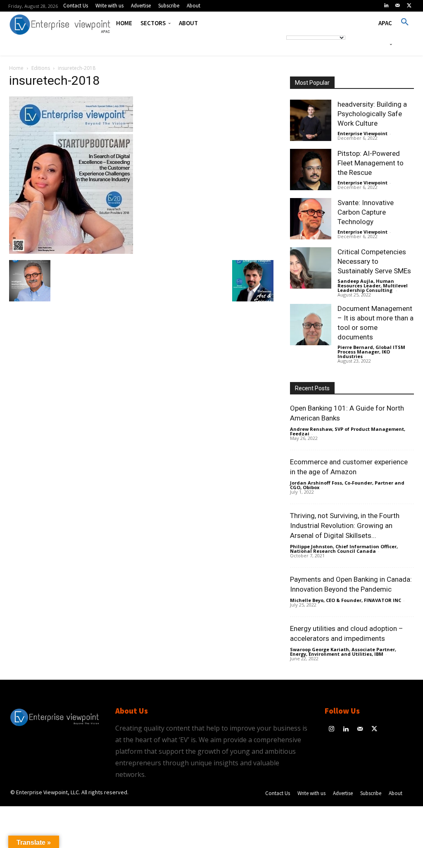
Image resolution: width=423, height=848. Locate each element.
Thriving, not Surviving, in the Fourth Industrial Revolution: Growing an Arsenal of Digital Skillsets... (344, 525)
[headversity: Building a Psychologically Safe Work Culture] (310, 120)
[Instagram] (332, 729)
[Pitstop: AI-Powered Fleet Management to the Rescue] (310, 169)
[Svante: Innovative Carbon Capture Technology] (310, 218)
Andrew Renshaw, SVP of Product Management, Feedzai (347, 431)
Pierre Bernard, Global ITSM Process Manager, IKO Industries (371, 351)
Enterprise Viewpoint (362, 133)
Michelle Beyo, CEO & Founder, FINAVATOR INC (345, 600)
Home (16, 68)
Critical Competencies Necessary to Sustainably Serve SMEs (374, 261)
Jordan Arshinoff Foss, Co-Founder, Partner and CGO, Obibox (347, 485)
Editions (40, 68)
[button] (405, 22)
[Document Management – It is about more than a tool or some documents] (310, 324)
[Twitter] (409, 6)
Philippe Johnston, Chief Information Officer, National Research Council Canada (344, 548)
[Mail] (398, 6)
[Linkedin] (386, 6)
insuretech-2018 (54, 80)
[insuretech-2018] (71, 251)
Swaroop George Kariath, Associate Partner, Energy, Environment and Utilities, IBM (343, 651)
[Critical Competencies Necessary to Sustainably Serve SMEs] (310, 268)
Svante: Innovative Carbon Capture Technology (365, 212)
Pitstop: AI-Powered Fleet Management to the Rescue (370, 163)
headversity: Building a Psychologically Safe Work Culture (372, 113)
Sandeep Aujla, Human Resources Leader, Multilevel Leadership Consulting (372, 285)
